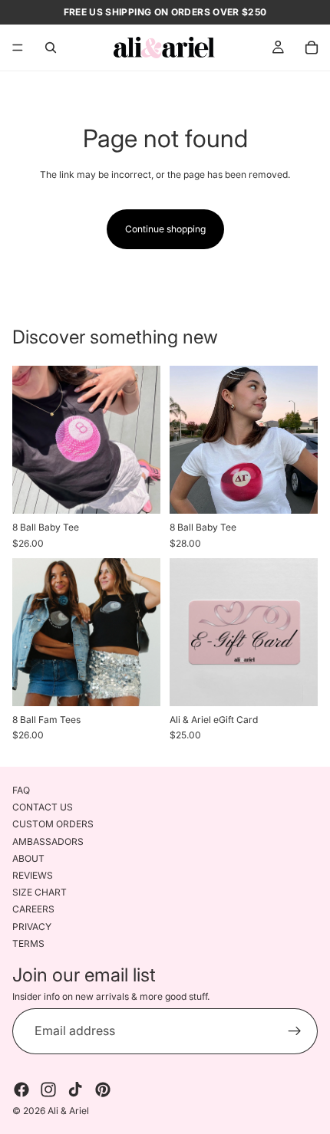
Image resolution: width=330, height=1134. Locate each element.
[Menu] (17, 47)
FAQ (21, 790)
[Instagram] (48, 1089)
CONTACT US (42, 807)
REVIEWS (32, 875)
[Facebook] (21, 1089)
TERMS (28, 943)
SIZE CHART (39, 892)
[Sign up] (295, 1031)
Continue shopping (165, 229)
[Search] (51, 47)
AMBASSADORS (48, 841)
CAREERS (33, 909)
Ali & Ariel (68, 1110)
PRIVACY (31, 926)
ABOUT (28, 858)
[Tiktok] (75, 1089)
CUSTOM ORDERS (53, 824)
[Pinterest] (103, 1089)
